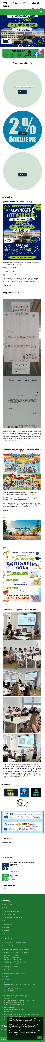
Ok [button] (39, 1037)
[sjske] (36, 792)
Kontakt (6, 931)
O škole (6, 927)
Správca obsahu (9, 905)
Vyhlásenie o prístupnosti (11, 911)
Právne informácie (9, 914)
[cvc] (22, 803)
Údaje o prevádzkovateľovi (12, 921)
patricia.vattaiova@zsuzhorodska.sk (15, 973)
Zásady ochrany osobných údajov (14, 918)
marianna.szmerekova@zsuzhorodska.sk (16, 949)
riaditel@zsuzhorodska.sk (11, 946)
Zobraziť (22, 92)
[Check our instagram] (19, 55)
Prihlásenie (39, 8)
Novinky (6, 934)
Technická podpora (10, 908)
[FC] (11, 792)
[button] (32, 8)
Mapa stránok (8, 924)
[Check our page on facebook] (12, 55)
